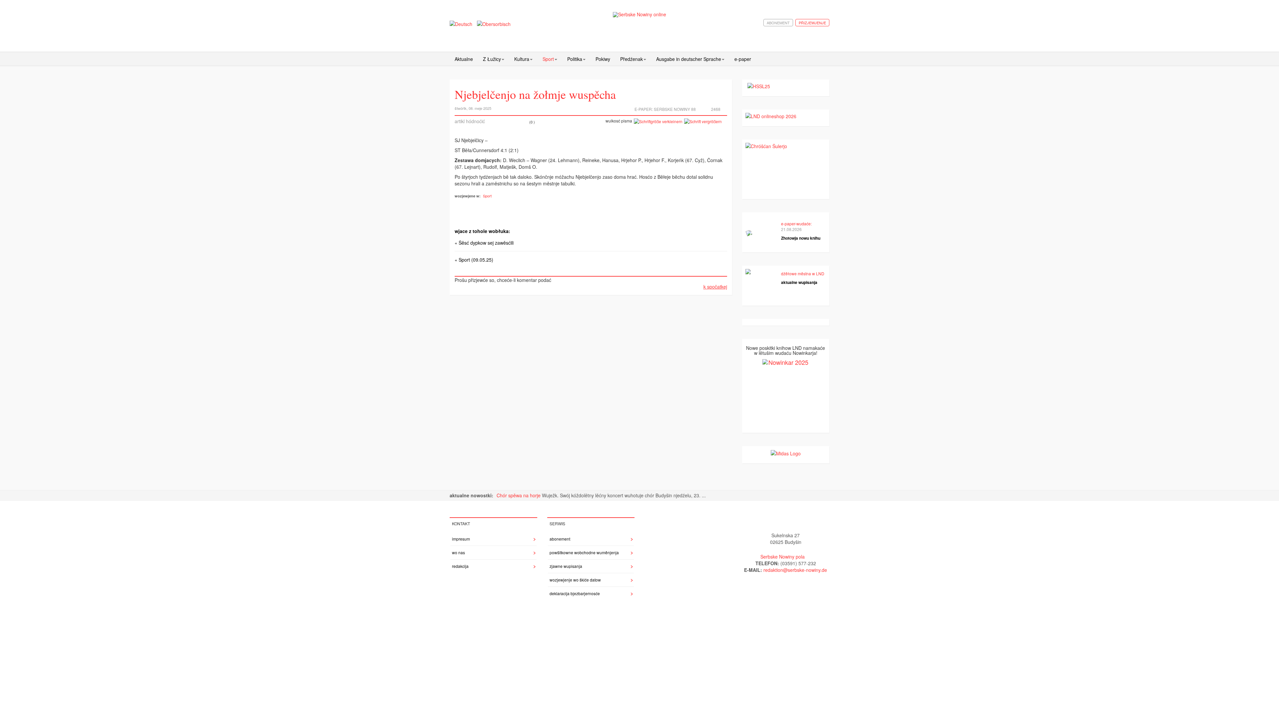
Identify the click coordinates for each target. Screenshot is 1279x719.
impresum (461, 539)
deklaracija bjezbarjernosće (575, 593)
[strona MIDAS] (786, 452)
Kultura (521, 59)
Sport (548, 59)
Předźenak (631, 59)
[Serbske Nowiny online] (639, 14)
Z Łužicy (492, 59)
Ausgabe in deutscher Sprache (688, 59)
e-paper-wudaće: (796, 223)
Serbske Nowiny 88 (675, 109)
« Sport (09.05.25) (474, 259)
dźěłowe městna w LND (802, 273)
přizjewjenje (812, 22)
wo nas (458, 552)
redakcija (460, 566)
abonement (778, 22)
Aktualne (464, 59)
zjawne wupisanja (566, 566)
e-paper (742, 59)
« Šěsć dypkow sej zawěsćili (484, 242)
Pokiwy (603, 59)
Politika (574, 59)
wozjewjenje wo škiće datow (575, 580)
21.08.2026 (791, 229)
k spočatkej (715, 286)
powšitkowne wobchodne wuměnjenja (584, 552)
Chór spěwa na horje (519, 495)
